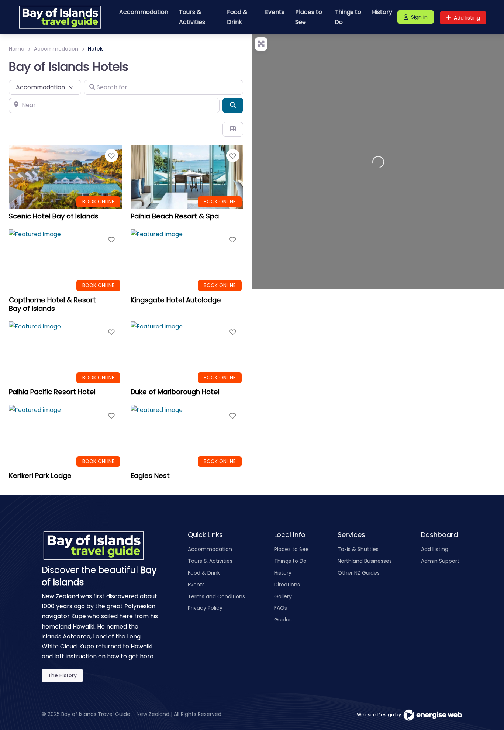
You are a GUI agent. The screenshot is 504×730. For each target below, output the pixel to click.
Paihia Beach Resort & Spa (175, 216)
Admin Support (440, 561)
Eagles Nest (150, 475)
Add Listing (434, 549)
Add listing (467, 17)
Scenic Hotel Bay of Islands (54, 216)
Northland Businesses (365, 561)
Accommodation (143, 12)
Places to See (308, 17)
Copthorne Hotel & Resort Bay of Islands (52, 304)
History (382, 12)
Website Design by (380, 715)
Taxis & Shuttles (358, 549)
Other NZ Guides (359, 572)
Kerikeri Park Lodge (40, 475)
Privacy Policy (205, 608)
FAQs (280, 608)
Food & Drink (237, 17)
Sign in (419, 17)
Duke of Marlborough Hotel (175, 391)
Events (274, 12)
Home (16, 48)
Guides (283, 619)
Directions (287, 584)
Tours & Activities (192, 17)
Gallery (283, 596)
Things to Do (348, 17)
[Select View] (232, 129)
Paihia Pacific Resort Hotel (52, 391)
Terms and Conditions (216, 596)
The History (62, 675)
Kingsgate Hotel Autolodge (176, 299)
